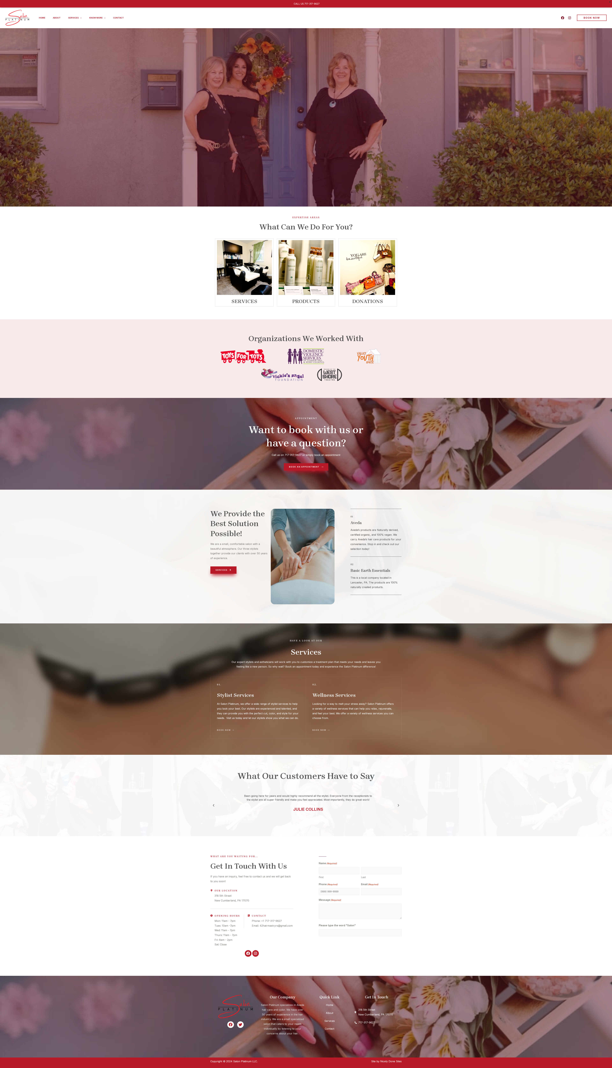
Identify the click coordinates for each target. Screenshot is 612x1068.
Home (42, 17)
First (321, 877)
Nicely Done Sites (391, 1061)
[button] (80, 17)
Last (363, 877)
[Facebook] (562, 17)
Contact (118, 17)
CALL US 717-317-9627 (307, 3)
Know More (96, 17)
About (57, 17)
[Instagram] (569, 17)
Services (73, 17)
